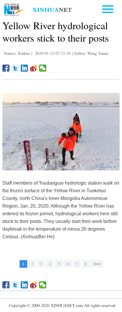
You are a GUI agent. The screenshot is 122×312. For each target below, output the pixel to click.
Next (97, 263)
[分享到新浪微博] (33, 68)
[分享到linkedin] (24, 68)
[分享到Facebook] (6, 68)
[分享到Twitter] (15, 68)
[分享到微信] (42, 68)
